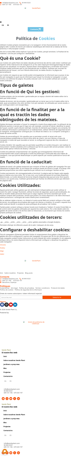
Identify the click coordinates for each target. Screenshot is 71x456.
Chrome (3, 245)
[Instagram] (6, 304)
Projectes (6, 372)
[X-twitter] (14, 398)
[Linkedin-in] (15, 304)
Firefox (2, 248)
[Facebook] (2, 304)
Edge (2, 251)
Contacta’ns (8, 376)
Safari (2, 254)
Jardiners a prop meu (11, 364)
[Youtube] (11, 304)
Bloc (5, 368)
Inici (5, 356)
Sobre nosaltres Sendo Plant (14, 360)
